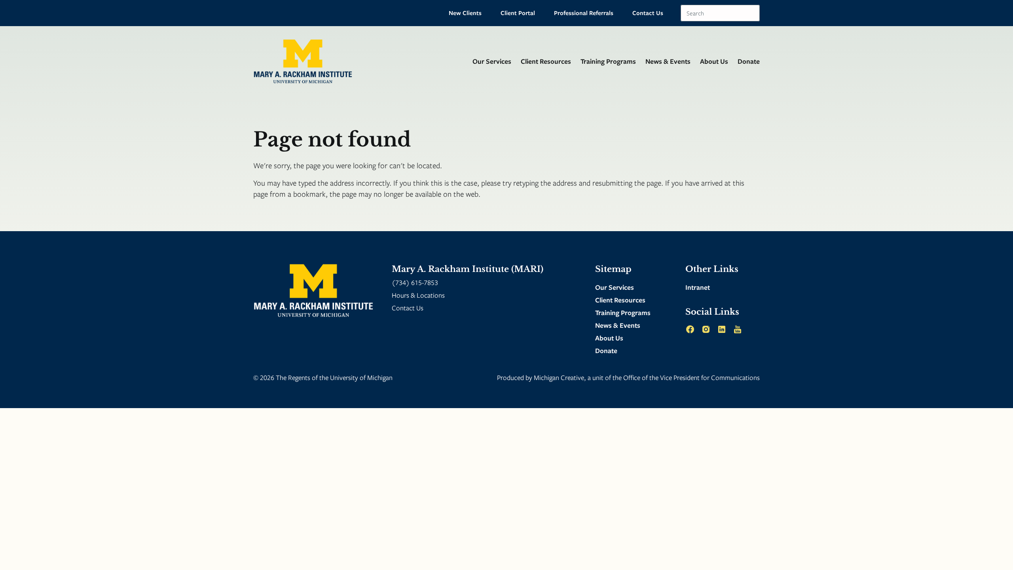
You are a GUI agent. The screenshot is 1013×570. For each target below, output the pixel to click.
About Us (714, 61)
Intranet (697, 287)
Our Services (491, 61)
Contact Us (647, 13)
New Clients (465, 13)
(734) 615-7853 (415, 282)
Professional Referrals (583, 13)
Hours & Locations (418, 295)
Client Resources (546, 61)
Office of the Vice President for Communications (691, 377)
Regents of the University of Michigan (340, 377)
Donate (749, 61)
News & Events (668, 61)
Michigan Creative (559, 377)
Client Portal (518, 13)
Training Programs (608, 61)
